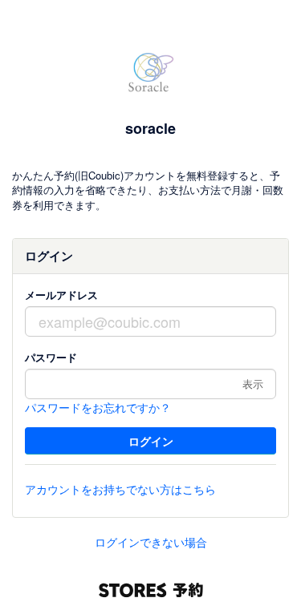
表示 (252, 383)
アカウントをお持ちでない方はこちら (120, 489)
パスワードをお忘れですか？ (98, 407)
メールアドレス (61, 294)
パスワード (51, 357)
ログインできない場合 (151, 542)
